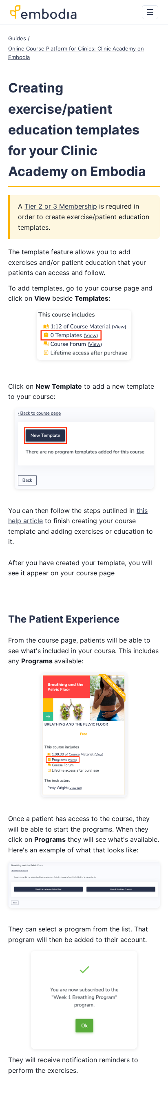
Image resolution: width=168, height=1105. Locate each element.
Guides (17, 38)
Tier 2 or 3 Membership (60, 206)
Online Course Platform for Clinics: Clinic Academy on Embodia (76, 52)
